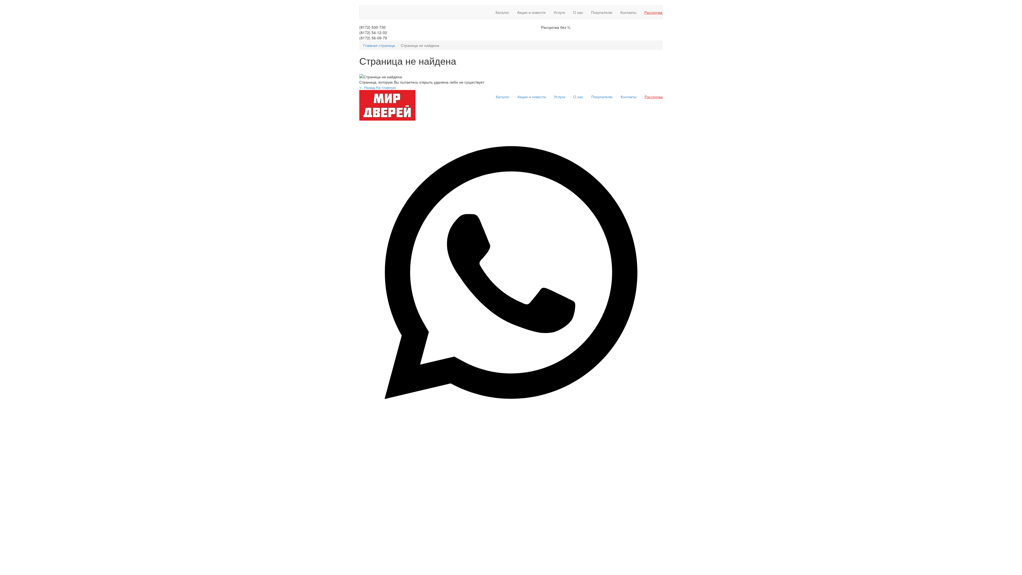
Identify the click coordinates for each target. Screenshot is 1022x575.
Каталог (502, 12)
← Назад (367, 87)
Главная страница (379, 45)
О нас (578, 12)
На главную (386, 87)
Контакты (628, 12)
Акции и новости (531, 12)
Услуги (559, 12)
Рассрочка (653, 12)
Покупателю (601, 12)
